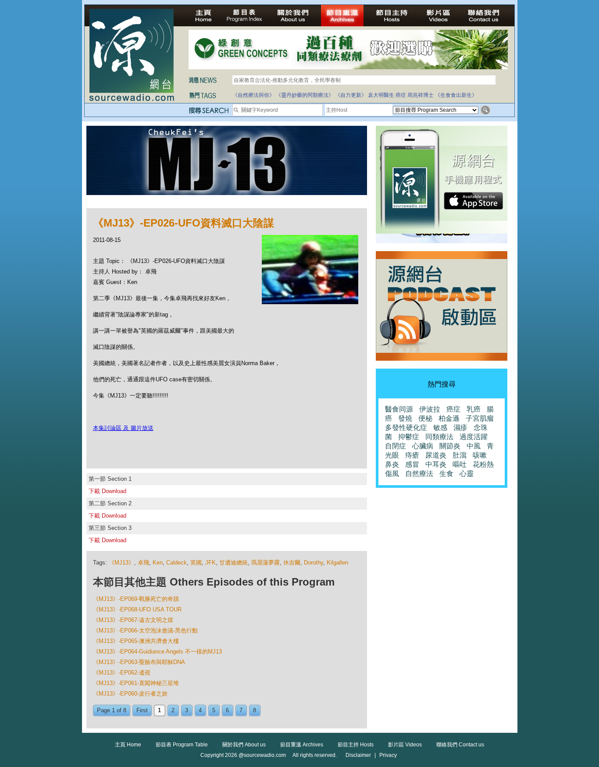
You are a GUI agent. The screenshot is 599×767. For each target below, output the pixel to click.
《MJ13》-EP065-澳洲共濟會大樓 (136, 641)
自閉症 (395, 446)
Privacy (388, 755)
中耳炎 (435, 464)
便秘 (425, 418)
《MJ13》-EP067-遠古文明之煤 (133, 620)
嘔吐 (460, 464)
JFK (210, 562)
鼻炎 (392, 464)
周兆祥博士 (420, 95)
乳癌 (474, 409)
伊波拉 (429, 409)
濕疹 (460, 427)
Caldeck (176, 562)
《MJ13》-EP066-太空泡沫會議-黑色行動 (145, 630)
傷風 (392, 473)
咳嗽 (480, 455)
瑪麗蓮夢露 (265, 562)
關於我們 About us (244, 745)
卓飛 (143, 562)
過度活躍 (474, 436)
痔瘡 (412, 455)
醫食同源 (399, 409)
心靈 (467, 473)
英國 (196, 562)
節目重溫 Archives (301, 745)
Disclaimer (358, 755)
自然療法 (419, 473)
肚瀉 (460, 455)
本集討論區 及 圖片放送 (123, 428)
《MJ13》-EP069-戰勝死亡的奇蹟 (136, 599)
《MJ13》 (121, 562)
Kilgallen (337, 562)
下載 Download (107, 491)
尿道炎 (435, 455)
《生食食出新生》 (456, 95)
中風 (474, 446)
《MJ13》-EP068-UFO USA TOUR (137, 609)
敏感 (440, 427)
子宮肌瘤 (480, 418)
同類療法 (439, 436)
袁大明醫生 (381, 95)
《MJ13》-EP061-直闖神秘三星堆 (136, 683)
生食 (446, 473)
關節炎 (449, 446)
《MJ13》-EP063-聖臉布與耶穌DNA (139, 662)
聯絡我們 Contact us (460, 745)
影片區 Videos (405, 745)
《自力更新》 (351, 95)
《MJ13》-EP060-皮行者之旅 (130, 693)
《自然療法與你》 (253, 95)
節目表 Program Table (182, 745)
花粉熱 (483, 464)
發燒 (405, 418)
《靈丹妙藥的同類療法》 (305, 95)
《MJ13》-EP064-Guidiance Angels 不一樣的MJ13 (157, 651)
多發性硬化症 (406, 427)
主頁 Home (128, 745)
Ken (158, 562)
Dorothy (313, 562)
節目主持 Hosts (356, 745)
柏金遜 (449, 418)
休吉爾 (291, 562)
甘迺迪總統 (233, 562)
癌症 (401, 95)
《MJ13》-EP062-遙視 (121, 672)
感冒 (412, 464)
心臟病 (422, 446)
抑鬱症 (408, 436)
